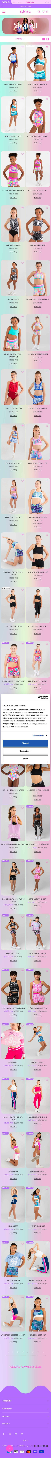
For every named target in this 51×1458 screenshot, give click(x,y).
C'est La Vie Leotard (13, 409)
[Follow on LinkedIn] (22, 1434)
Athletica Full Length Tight (13, 1118)
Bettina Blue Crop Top (37, 409)
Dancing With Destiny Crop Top (38, 519)
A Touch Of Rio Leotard (37, 136)
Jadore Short (13, 300)
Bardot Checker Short (38, 354)
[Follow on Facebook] (3, 1434)
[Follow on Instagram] (10, 1434)
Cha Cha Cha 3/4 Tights (38, 627)
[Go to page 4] (42, 1352)
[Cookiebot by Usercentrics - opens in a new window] (38, 697)
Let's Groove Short (37, 899)
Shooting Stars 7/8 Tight (37, 845)
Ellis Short (13, 1226)
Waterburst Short (13, 136)
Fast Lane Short (13, 954)
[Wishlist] (43, 12)
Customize (24, 751)
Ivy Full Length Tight (37, 1117)
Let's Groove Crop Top (38, 1008)
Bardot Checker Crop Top (37, 300)
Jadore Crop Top (37, 245)
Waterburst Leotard (13, 84)
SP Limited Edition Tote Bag (13, 845)
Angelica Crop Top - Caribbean (13, 355)
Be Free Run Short (37, 1172)
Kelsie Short (13, 1172)
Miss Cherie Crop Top (37, 463)
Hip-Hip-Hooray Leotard (13, 790)
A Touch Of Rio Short (37, 191)
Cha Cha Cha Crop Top (38, 572)
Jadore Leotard (13, 245)
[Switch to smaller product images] (47, 38)
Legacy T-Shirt (13, 1281)
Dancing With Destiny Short (13, 573)
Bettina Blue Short (13, 463)
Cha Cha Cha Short (13, 627)
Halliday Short (37, 1063)
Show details (38, 736)
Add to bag (13, 91)
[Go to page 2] (8, 1352)
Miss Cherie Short (13, 518)
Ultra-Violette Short (37, 681)
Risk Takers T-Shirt (37, 954)
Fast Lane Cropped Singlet (13, 1008)
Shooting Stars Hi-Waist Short (13, 900)
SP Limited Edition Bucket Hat (38, 791)
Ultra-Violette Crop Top (13, 681)
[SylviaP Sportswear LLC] (25, 12)
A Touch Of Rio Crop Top (13, 191)
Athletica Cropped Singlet (13, 1335)
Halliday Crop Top (38, 1335)
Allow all (25, 743)
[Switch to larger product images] (43, 38)
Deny (25, 759)
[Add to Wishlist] (22, 47)
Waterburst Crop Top (37, 84)
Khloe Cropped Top (37, 1281)
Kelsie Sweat (13, 1063)
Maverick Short (38, 1226)
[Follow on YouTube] (16, 1434)
